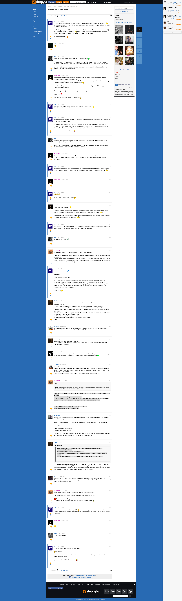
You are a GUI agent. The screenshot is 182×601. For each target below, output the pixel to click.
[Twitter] (112, 591)
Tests (34, 11)
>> (67, 15)
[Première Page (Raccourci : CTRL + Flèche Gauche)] (139, 51)
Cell (168, 21)
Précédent (53, 15)
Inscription (65, 2)
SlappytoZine (36, 21)
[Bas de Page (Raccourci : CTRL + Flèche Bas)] (139, 61)
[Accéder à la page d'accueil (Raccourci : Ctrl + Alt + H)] (40, 3)
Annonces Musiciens (38, 33)
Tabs (123, 84)
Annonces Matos (37, 31)
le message (178, 21)
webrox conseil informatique (94, 599)
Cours (34, 14)
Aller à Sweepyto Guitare (129, 2)
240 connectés (107, 2)
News (34, 9)
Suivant (63, 15)
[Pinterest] (130, 591)
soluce (65, 271)
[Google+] (124, 591)
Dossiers (35, 19)
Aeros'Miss (170, 7)
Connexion (52, 2)
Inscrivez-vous (79, 575)
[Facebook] (106, 591)
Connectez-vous (90, 575)
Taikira (168, 1)
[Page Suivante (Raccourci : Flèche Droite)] (139, 34)
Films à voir (103, 599)
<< (48, 15)
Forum (34, 24)
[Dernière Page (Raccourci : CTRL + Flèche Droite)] (139, 45)
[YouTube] (118, 591)
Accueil (34, 7)
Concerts (35, 28)
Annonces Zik (115, 584)
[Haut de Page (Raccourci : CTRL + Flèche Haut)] (139, 56)
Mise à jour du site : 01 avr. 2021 (82, 599)
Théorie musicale (62, 6)
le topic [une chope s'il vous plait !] (173, 9)
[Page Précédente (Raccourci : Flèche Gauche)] (139, 40)
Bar (34, 26)
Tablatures (35, 16)
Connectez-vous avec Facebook (81, 577)
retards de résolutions (73, 6)
